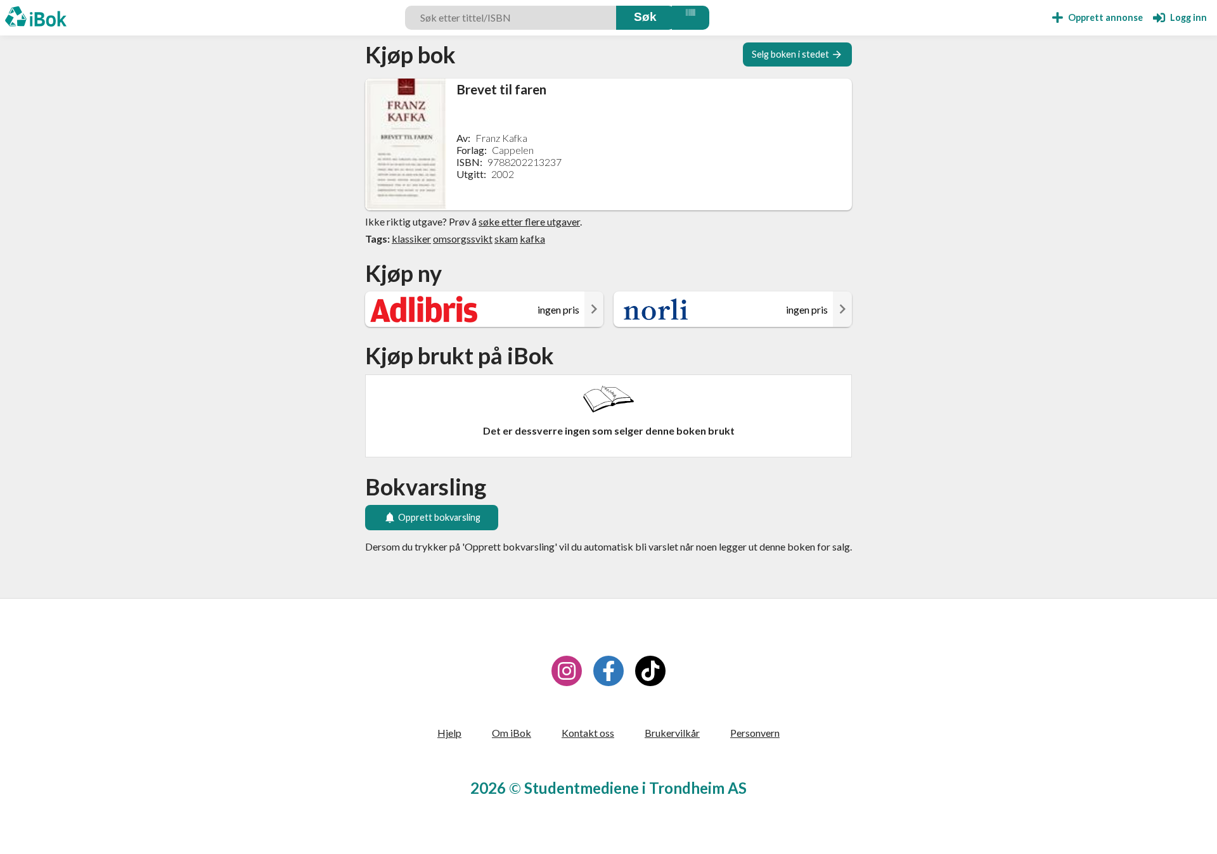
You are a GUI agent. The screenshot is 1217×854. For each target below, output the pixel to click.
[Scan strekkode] (690, 18)
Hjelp (449, 733)
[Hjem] (36, 17)
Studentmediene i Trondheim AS (635, 788)
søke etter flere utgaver (529, 221)
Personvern (755, 733)
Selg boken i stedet (790, 54)
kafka (532, 239)
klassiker (411, 239)
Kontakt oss (588, 733)
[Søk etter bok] (645, 18)
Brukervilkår (672, 733)
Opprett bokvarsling (439, 517)
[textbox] (512, 18)
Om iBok (511, 733)
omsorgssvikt (463, 239)
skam (506, 239)
